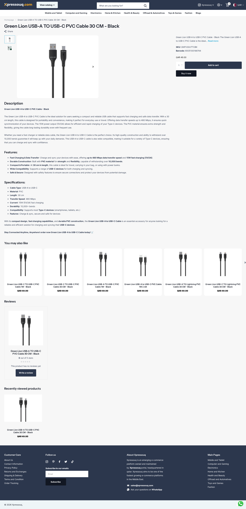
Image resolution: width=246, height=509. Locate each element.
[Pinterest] (53, 461)
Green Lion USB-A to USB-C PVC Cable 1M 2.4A (143, 285)
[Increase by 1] (182, 62)
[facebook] (59, 461)
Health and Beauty (216, 475)
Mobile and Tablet (53, 13)
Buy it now (186, 73)
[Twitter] (65, 461)
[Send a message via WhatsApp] (241, 504)
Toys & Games (175, 13)
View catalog (46, 5)
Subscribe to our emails (57, 468)
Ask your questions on (146, 489)
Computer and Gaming (76, 13)
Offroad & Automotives (154, 13)
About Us (8, 460)
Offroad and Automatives (219, 479)
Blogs (198, 13)
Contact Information (13, 464)
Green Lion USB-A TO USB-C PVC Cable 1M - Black (103, 285)
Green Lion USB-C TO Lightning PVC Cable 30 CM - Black (222, 285)
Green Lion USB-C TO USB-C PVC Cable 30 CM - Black (63, 285)
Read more (213, 41)
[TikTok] (72, 461)
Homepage (9, 20)
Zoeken (145, 5)
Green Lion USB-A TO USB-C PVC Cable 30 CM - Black (23, 431)
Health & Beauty (132, 13)
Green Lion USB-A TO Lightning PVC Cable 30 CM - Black (182, 285)
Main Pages (214, 454)
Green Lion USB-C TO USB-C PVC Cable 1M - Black (23, 285)
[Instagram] (47, 461)
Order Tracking (11, 483)
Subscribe (56, 482)
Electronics (96, 13)
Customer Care (12, 454)
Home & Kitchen (113, 13)
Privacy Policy (10, 468)
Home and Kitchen (216, 471)
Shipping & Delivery (13, 475)
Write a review (26, 373)
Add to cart (213, 65)
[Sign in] (219, 5)
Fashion (188, 13)
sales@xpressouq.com (142, 485)
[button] (93, 66)
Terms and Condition (13, 479)
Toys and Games (215, 483)
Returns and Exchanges (15, 471)
